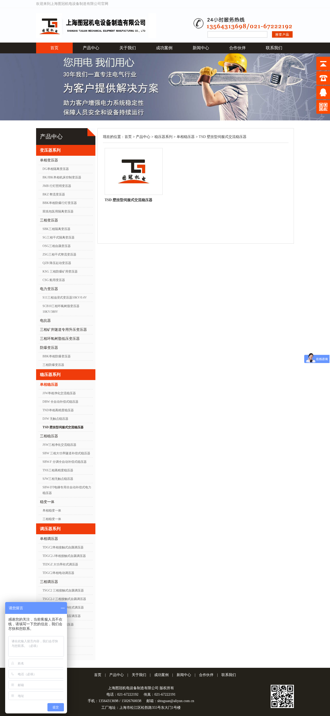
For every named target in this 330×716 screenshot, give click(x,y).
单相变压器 (49, 160)
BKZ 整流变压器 (54, 194)
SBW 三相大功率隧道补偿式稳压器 (66, 453)
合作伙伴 (237, 48)
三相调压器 (49, 582)
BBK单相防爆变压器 (57, 356)
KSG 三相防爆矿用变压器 (60, 271)
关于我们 (127, 48)
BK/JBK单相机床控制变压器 (62, 177)
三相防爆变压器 (53, 365)
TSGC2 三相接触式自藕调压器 (63, 590)
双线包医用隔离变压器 (58, 211)
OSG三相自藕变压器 (57, 246)
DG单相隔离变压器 (56, 169)
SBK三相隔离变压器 (56, 229)
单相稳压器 (49, 384)
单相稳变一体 (52, 510)
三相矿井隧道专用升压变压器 (63, 330)
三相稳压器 (49, 436)
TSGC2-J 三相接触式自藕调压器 (64, 599)
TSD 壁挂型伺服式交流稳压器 (63, 427)
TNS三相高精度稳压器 (58, 470)
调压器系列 (50, 528)
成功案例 (164, 48)
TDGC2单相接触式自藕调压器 (63, 547)
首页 (54, 48)
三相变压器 (49, 220)
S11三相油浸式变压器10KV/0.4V (65, 297)
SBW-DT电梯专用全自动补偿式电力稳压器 (67, 490)
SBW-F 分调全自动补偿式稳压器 (65, 462)
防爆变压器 (49, 348)
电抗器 (45, 321)
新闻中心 (201, 48)
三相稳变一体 (52, 519)
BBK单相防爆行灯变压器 (60, 203)
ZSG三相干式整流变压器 (59, 254)
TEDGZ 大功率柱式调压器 (60, 564)
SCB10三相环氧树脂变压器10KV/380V (61, 309)
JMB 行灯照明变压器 (57, 186)
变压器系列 (50, 150)
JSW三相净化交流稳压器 (59, 445)
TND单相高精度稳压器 (58, 410)
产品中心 (91, 48)
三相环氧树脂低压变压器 (60, 339)
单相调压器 (49, 539)
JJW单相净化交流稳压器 (59, 393)
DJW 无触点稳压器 (55, 419)
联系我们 (274, 48)
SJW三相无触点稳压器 (58, 479)
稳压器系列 (50, 374)
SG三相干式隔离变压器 (59, 237)
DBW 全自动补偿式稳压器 (60, 402)
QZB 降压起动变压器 (57, 263)
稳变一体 (47, 502)
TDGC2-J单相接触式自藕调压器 (64, 556)
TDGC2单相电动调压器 (58, 573)
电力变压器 (49, 289)
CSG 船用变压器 (54, 280)
